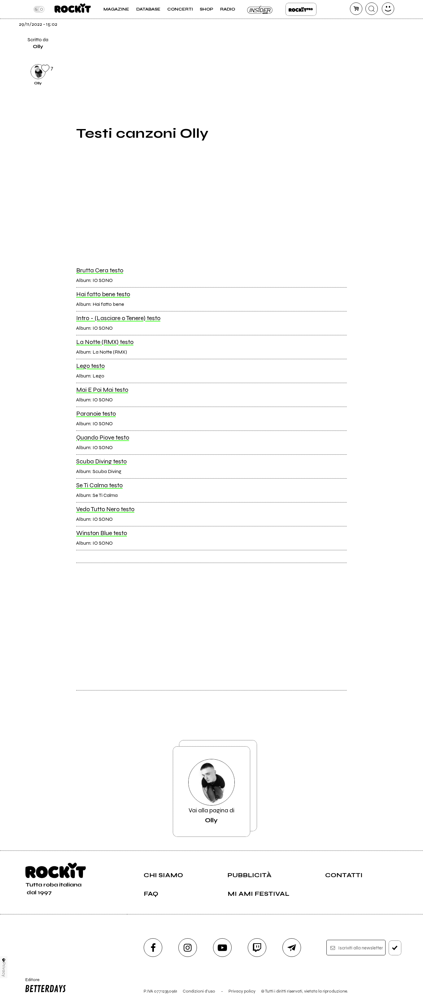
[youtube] (222, 947)
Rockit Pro (301, 9)
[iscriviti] (395, 947)
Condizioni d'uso (199, 991)
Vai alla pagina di (211, 815)
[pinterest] (362, 70)
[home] (73, 9)
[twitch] (257, 947)
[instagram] (187, 947)
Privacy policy (242, 991)
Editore (30, 982)
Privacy (4, 969)
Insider (260, 9)
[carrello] (356, 8)
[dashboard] (388, 8)
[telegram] (291, 947)
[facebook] (362, 28)
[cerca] (371, 8)
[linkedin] (362, 49)
